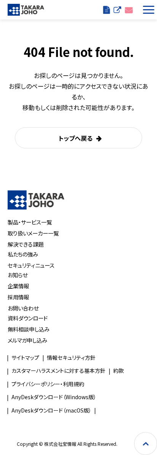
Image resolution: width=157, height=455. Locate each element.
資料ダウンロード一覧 (106, 9)
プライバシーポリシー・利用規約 (47, 384)
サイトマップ (25, 357)
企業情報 (18, 286)
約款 (118, 370)
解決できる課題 (25, 244)
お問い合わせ (129, 9)
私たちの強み (23, 254)
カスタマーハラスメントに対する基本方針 (58, 370)
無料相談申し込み (29, 329)
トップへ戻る (76, 138)
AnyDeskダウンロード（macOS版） (51, 410)
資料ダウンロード (28, 318)
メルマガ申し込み (27, 340)
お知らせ (17, 275)
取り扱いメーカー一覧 (33, 233)
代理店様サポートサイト (117, 9)
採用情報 (18, 297)
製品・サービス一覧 (30, 222)
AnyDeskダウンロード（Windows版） (53, 397)
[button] (147, 10)
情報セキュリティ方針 (71, 357)
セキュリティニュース (31, 265)
